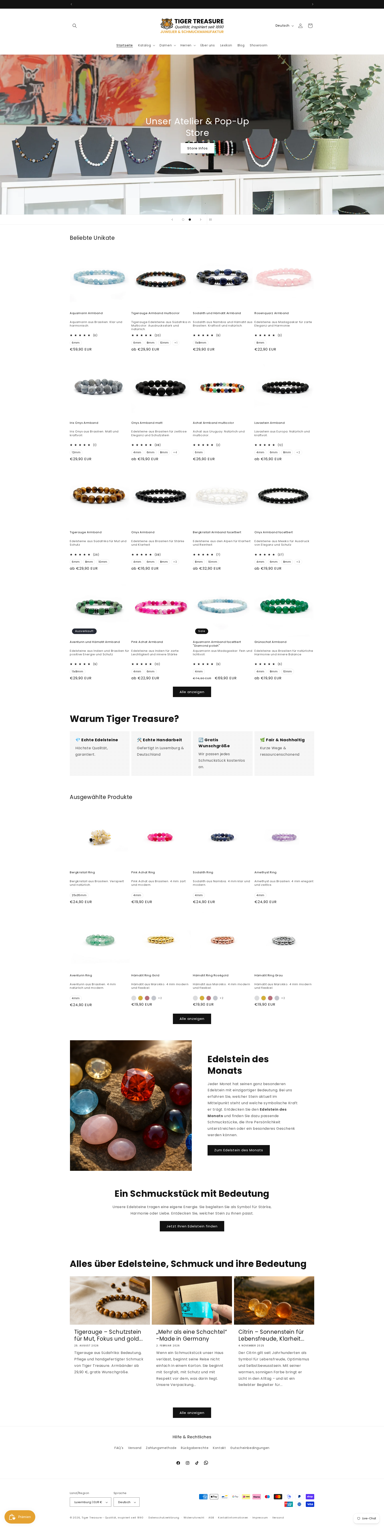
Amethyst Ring (265, 872)
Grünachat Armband (270, 642)
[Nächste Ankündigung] (313, 4)
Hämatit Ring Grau (268, 975)
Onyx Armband (142, 532)
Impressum (260, 1517)
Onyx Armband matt (146, 423)
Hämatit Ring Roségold (211, 975)
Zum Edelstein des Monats (238, 1150)
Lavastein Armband (269, 423)
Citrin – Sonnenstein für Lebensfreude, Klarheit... (271, 1335)
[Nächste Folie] (201, 219)
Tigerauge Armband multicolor (155, 313)
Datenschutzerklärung (163, 1517)
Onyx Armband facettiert (273, 532)
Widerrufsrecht (194, 1517)
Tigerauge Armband (86, 532)
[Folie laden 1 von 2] (183, 219)
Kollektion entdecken (192, 148)
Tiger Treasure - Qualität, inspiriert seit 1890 (113, 1518)
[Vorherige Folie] (172, 219)
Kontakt (219, 1447)
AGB (211, 1517)
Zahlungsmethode (161, 1447)
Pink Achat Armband (147, 642)
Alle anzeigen (192, 692)
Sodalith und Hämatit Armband (217, 313)
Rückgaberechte (194, 1447)
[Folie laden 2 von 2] (189, 219)
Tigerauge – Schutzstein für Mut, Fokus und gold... (108, 1335)
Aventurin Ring (81, 975)
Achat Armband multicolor (213, 423)
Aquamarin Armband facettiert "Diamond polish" (217, 644)
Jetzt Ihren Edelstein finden (192, 1226)
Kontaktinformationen (233, 1517)
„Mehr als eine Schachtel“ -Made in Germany (191, 1335)
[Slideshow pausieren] (212, 219)
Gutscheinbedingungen (250, 1447)
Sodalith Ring (203, 872)
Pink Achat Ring (143, 872)
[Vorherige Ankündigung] (71, 4)
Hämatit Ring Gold (145, 975)
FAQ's (119, 1447)
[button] (75, 26)
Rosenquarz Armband (271, 313)
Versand (135, 1447)
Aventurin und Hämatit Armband (95, 642)
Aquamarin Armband (86, 313)
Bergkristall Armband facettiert (217, 532)
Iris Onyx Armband (84, 423)
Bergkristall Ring (82, 872)
